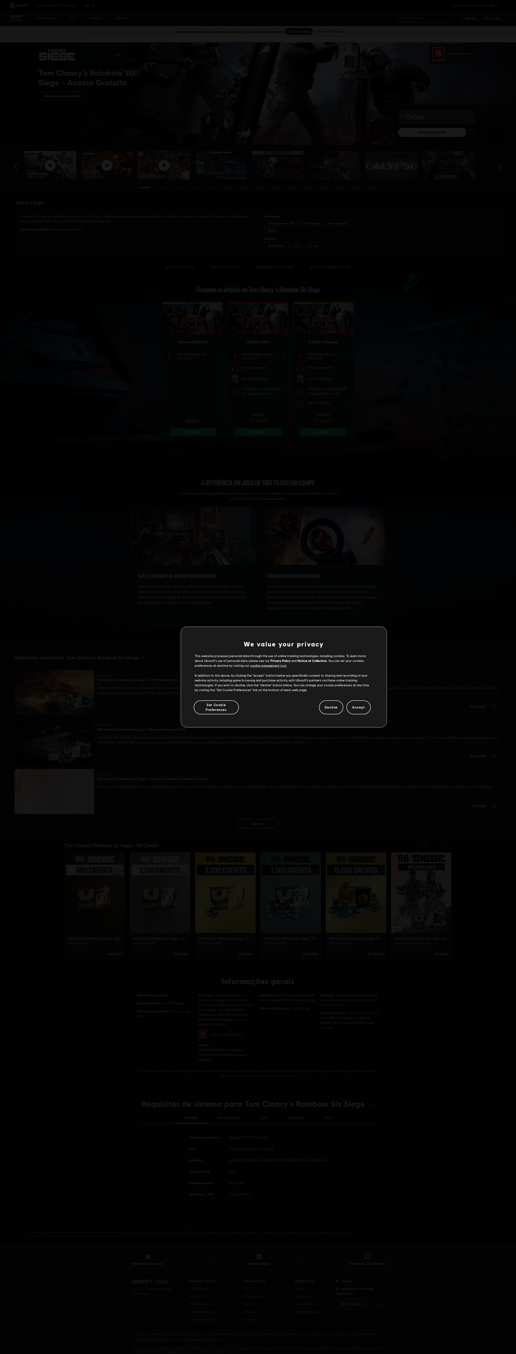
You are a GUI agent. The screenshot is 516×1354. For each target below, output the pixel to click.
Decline (331, 707)
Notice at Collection (312, 661)
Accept (358, 707)
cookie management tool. (268, 666)
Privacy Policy (280, 661)
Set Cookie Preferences (216, 707)
